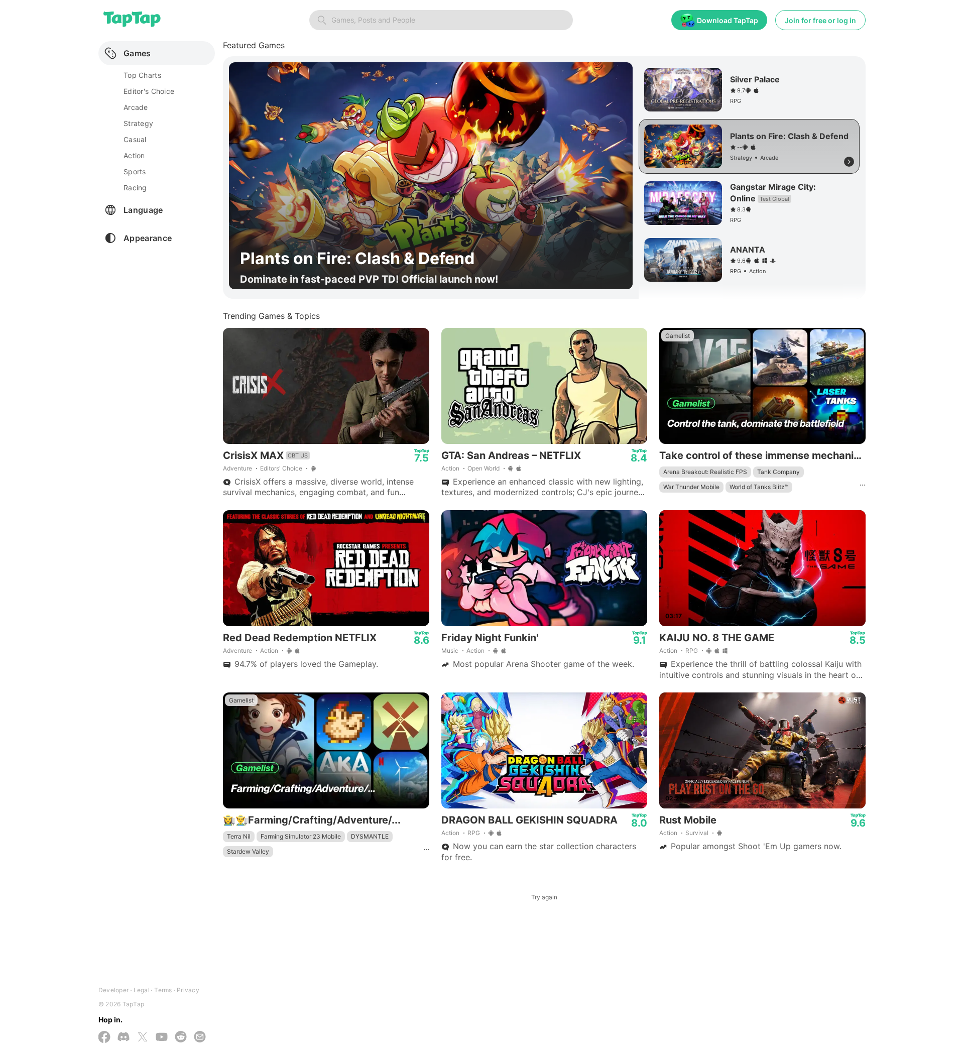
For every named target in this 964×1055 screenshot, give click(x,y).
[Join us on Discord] (123, 1037)
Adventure (237, 468)
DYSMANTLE (370, 836)
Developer (113, 990)
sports (135, 171)
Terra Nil (239, 836)
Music (449, 650)
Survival (696, 833)
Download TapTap (727, 20)
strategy (138, 123)
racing (135, 187)
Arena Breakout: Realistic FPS (705, 472)
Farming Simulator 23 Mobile (301, 836)
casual (135, 139)
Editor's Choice (149, 91)
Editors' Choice (281, 468)
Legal (142, 990)
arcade (136, 107)
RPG (691, 650)
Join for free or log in (820, 20)
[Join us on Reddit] (181, 1037)
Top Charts (142, 75)
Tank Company (778, 472)
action (134, 155)
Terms (163, 990)
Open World (483, 468)
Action (450, 468)
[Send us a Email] (200, 1037)
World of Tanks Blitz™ (759, 487)
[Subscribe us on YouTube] (162, 1037)
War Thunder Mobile (691, 487)
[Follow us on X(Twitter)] (143, 1038)
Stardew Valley (248, 851)
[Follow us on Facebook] (104, 1038)
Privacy (188, 990)
